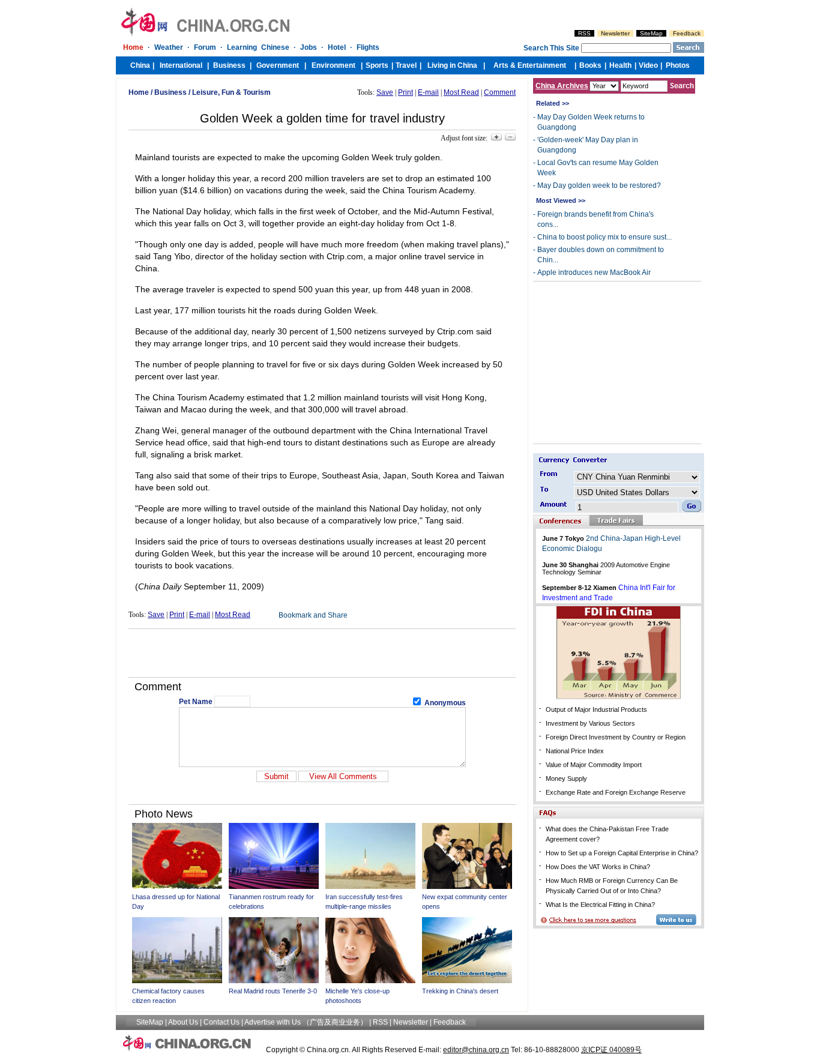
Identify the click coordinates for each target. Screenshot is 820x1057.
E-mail (428, 92)
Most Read (461, 92)
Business (170, 92)
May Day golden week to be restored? (599, 185)
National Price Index (575, 750)
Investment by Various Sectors (590, 723)
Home (138, 92)
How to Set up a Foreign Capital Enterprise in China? (622, 853)
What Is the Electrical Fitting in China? (600, 904)
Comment (500, 92)
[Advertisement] (322, 653)
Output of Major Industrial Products (596, 709)
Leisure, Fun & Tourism (231, 92)
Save (384, 92)
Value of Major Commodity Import (594, 764)
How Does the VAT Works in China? (598, 866)
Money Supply (566, 778)
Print (405, 92)
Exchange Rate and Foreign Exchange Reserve (616, 792)
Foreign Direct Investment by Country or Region (616, 737)
